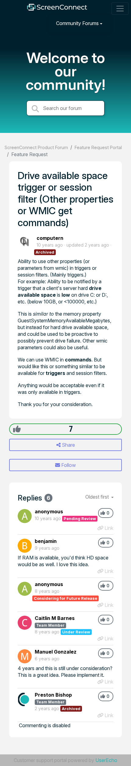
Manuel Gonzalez (55, 652)
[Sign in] (119, 23)
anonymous (49, 511)
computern (50, 238)
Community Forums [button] (77, 23)
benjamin (46, 541)
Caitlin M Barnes (55, 618)
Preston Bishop (53, 695)
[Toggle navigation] (120, 8)
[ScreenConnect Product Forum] (57, 8)
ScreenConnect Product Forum (36, 147)
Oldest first (97, 497)
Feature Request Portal (98, 147)
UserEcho (106, 760)
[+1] (17, 429)
